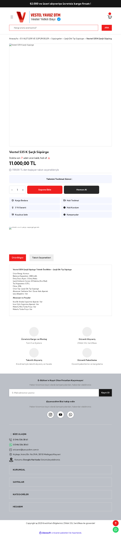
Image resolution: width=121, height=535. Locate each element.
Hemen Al (81, 189)
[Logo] (38, 17)
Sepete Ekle (44, 189)
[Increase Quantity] (23, 190)
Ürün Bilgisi (17, 257)
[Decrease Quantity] (12, 190)
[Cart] (110, 17)
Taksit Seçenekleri (41, 257)
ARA (107, 27)
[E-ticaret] (60, 533)
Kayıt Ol (105, 392)
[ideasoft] (45, 533)
